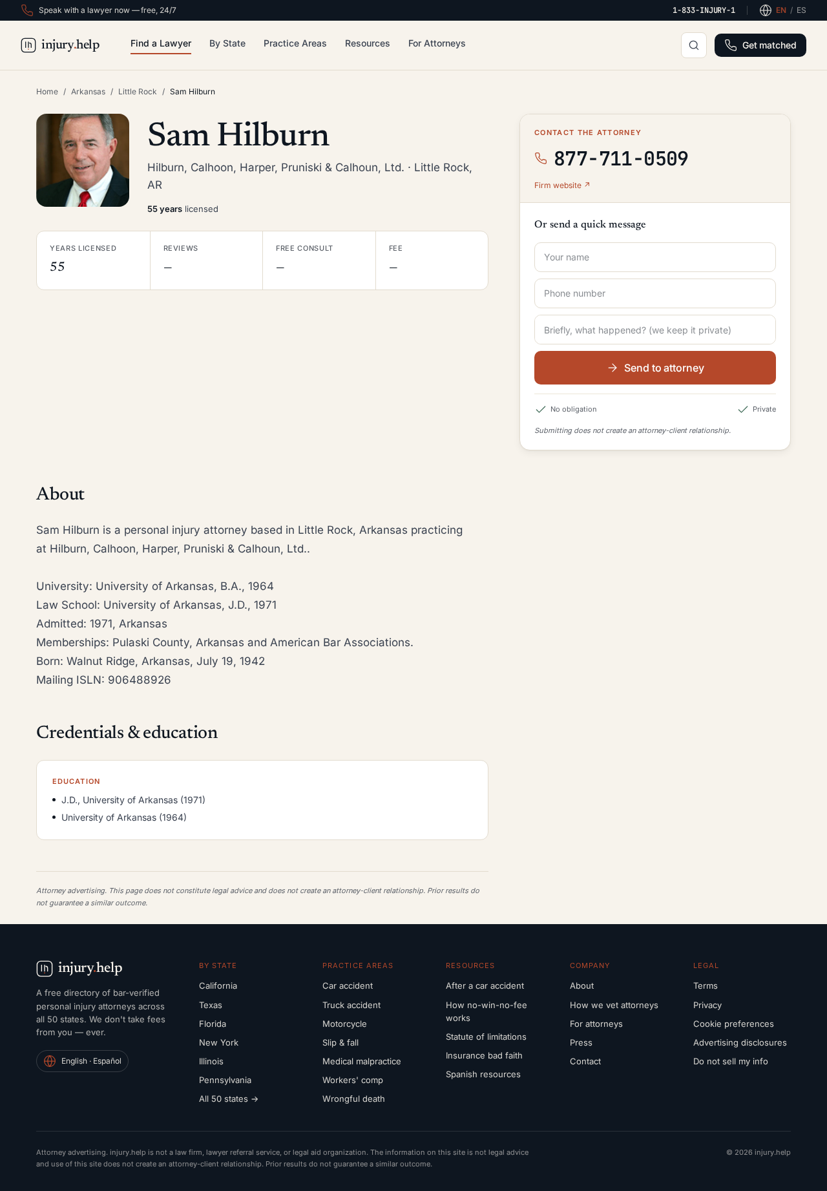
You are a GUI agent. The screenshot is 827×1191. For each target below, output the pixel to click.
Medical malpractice (361, 1061)
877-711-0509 (621, 158)
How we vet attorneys (614, 1005)
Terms (705, 985)
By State (227, 42)
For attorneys (596, 1023)
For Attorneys (437, 42)
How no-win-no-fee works (486, 1011)
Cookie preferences (733, 1023)
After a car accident (485, 985)
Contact (585, 1061)
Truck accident (351, 1005)
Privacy (707, 1005)
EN (781, 10)
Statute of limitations (486, 1036)
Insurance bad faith (484, 1055)
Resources (367, 42)
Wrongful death (353, 1098)
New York (218, 1042)
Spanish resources (483, 1074)
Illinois (211, 1061)
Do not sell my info (730, 1061)
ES (801, 10)
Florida (212, 1023)
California (218, 985)
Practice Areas (295, 42)
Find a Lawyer (161, 42)
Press (581, 1042)
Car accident (347, 985)
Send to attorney (664, 367)
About (582, 985)
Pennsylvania (225, 1080)
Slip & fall (340, 1042)
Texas (210, 1005)
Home (47, 91)
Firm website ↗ (562, 185)
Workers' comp (352, 1080)
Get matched (769, 44)
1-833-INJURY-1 (704, 10)
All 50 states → (228, 1098)
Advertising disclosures (740, 1042)
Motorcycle (344, 1023)
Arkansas (88, 91)
